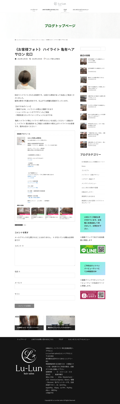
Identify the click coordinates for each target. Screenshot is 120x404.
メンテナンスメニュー (89, 183)
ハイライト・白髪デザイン (25, 214)
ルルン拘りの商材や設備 (90, 188)
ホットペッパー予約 (33, 183)
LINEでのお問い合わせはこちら (42, 339)
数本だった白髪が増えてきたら (51, 217)
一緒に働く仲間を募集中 (34, 197)
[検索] (103, 48)
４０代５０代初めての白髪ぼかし (96, 105)
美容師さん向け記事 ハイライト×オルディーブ (93, 202)
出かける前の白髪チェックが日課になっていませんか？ (96, 115)
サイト (17, 294)
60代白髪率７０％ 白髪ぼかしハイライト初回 (23, 217)
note (29, 202)
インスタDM (31, 178)
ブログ (61, 339)
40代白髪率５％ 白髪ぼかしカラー (37, 217)
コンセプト (85, 170)
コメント (19, 245)
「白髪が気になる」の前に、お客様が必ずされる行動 (96, 133)
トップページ (21, 339)
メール (18, 282)
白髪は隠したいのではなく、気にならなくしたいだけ (96, 143)
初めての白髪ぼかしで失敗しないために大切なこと (66, 217)
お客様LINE (31, 166)
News (25, 225)
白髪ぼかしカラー (40, 214)
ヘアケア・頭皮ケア (88, 179)
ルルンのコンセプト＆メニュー (79, 339)
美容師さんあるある (88, 196)
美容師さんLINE (32, 176)
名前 (17, 271)
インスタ (30, 160)
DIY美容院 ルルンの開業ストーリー (93, 162)
